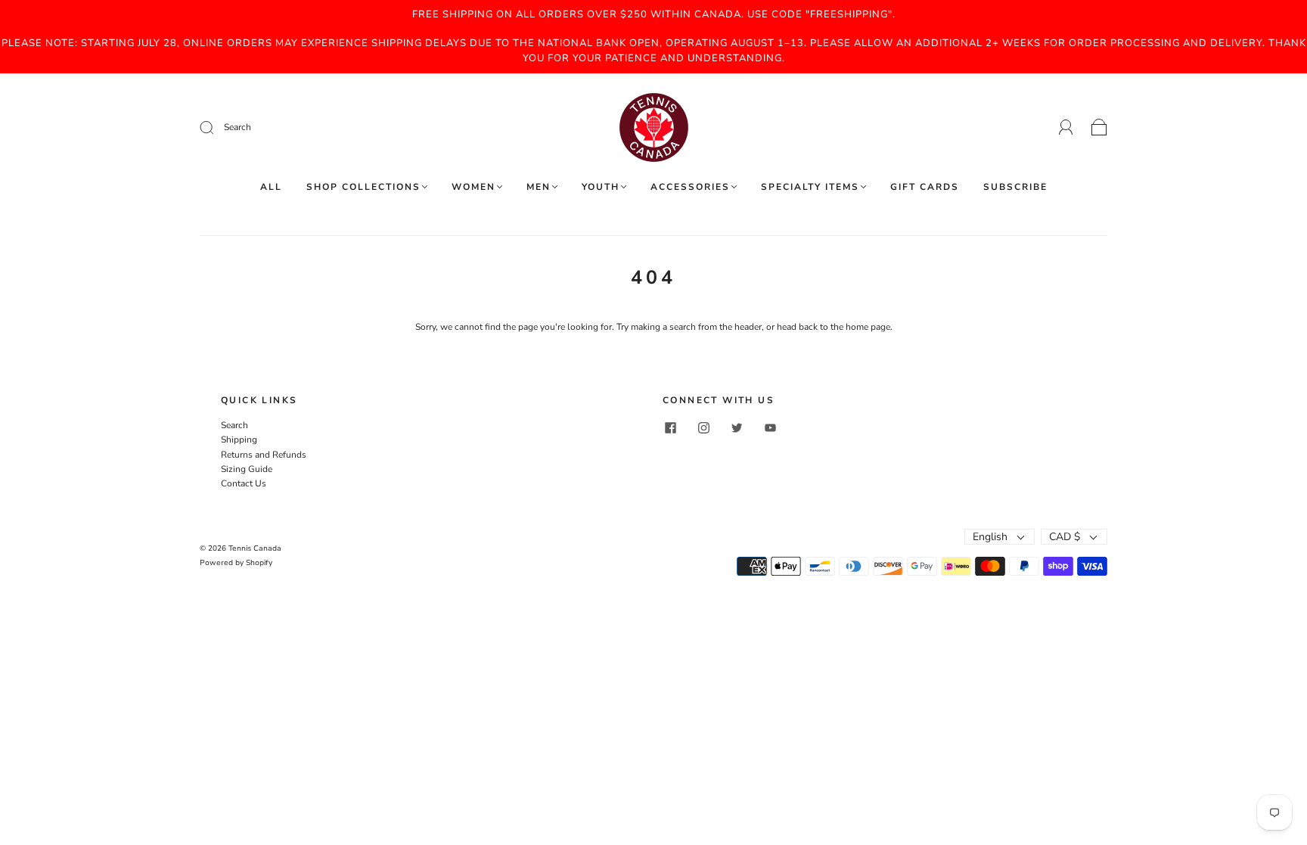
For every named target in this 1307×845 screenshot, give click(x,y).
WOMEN (473, 187)
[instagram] (703, 427)
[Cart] (1099, 128)
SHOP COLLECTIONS (363, 187)
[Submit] (308, 127)
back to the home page (844, 327)
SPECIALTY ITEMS (810, 187)
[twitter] (736, 427)
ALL (271, 187)
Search (234, 425)
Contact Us (243, 483)
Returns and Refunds (263, 455)
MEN (538, 187)
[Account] (1066, 127)
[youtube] (770, 427)
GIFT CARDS (924, 187)
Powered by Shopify (236, 563)
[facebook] (670, 427)
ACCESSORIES (690, 187)
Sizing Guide (246, 469)
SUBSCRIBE (1015, 187)
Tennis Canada (254, 548)
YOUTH (600, 187)
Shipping (239, 439)
